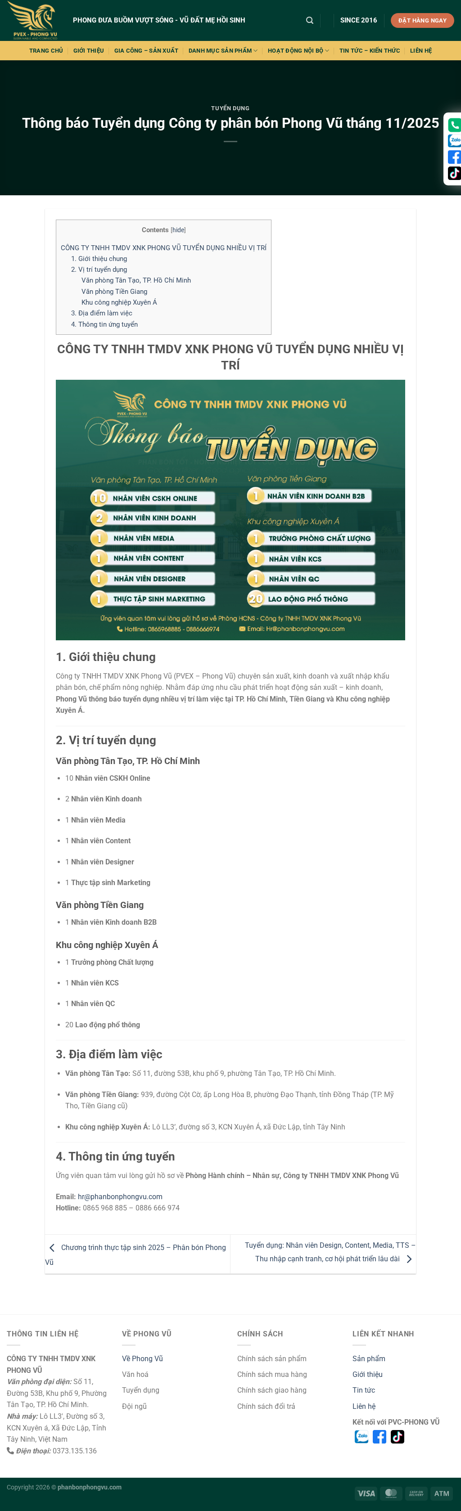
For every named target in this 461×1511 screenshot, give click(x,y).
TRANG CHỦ (46, 50)
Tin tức (364, 1390)
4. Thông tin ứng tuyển (104, 324)
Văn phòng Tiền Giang (114, 292)
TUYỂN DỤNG (230, 108)
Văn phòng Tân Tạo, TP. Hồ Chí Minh (136, 280)
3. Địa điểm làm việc (101, 313)
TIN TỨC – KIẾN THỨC (369, 50)
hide (178, 230)
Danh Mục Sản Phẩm (220, 50)
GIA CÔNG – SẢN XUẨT (146, 50)
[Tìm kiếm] (309, 20)
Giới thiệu (368, 1374)
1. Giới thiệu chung (99, 259)
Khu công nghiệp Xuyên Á (119, 302)
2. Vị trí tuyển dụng (99, 269)
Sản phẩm (369, 1358)
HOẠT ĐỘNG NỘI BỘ (295, 50)
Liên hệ (364, 1406)
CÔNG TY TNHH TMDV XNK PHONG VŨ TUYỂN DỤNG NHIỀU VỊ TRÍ (164, 248)
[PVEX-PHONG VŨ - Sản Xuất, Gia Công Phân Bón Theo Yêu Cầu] (33, 20)
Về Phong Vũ (142, 1358)
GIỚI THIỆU (88, 50)
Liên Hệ (421, 50)
